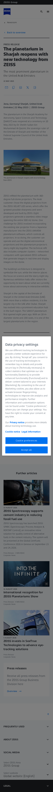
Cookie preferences (26, 440)
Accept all (26, 449)
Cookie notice (12, 431)
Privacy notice (17, 422)
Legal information (30, 431)
